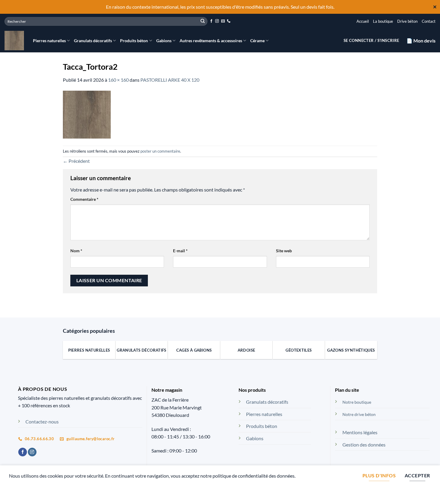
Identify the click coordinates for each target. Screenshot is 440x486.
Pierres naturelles (49, 40)
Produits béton (134, 40)
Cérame (257, 40)
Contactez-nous (42, 421)
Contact (429, 21)
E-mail (180, 250)
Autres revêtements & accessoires (211, 40)
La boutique (383, 21)
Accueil (362, 21)
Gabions (164, 40)
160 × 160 (118, 80)
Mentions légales (359, 432)
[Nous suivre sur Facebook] (211, 21)
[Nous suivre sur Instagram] (217, 21)
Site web (284, 250)
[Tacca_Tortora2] (87, 114)
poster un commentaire (160, 151)
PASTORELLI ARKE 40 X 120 (169, 80)
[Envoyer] (202, 21)
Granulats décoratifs (93, 40)
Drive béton (407, 21)
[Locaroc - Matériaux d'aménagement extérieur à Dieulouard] (14, 40)
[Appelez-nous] (228, 21)
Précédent (76, 161)
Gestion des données (364, 444)
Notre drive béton (359, 414)
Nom (76, 250)
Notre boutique (356, 402)
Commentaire (84, 199)
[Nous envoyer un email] (223, 21)
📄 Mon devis (421, 40)
